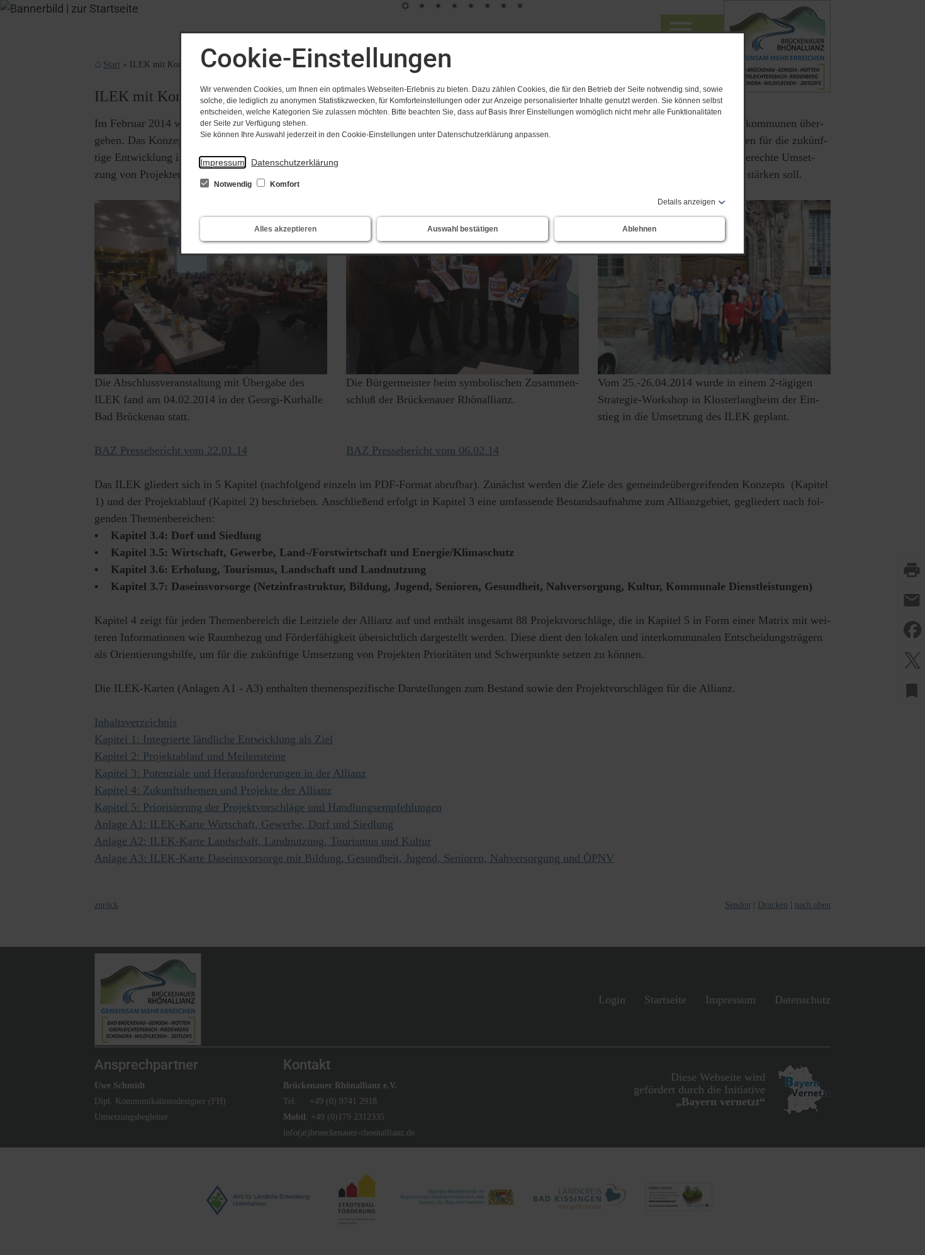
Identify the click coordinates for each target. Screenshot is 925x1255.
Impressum (222, 162)
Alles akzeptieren (285, 229)
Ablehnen (639, 229)
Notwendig (233, 184)
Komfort (284, 184)
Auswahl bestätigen (462, 229)
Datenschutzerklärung (295, 162)
